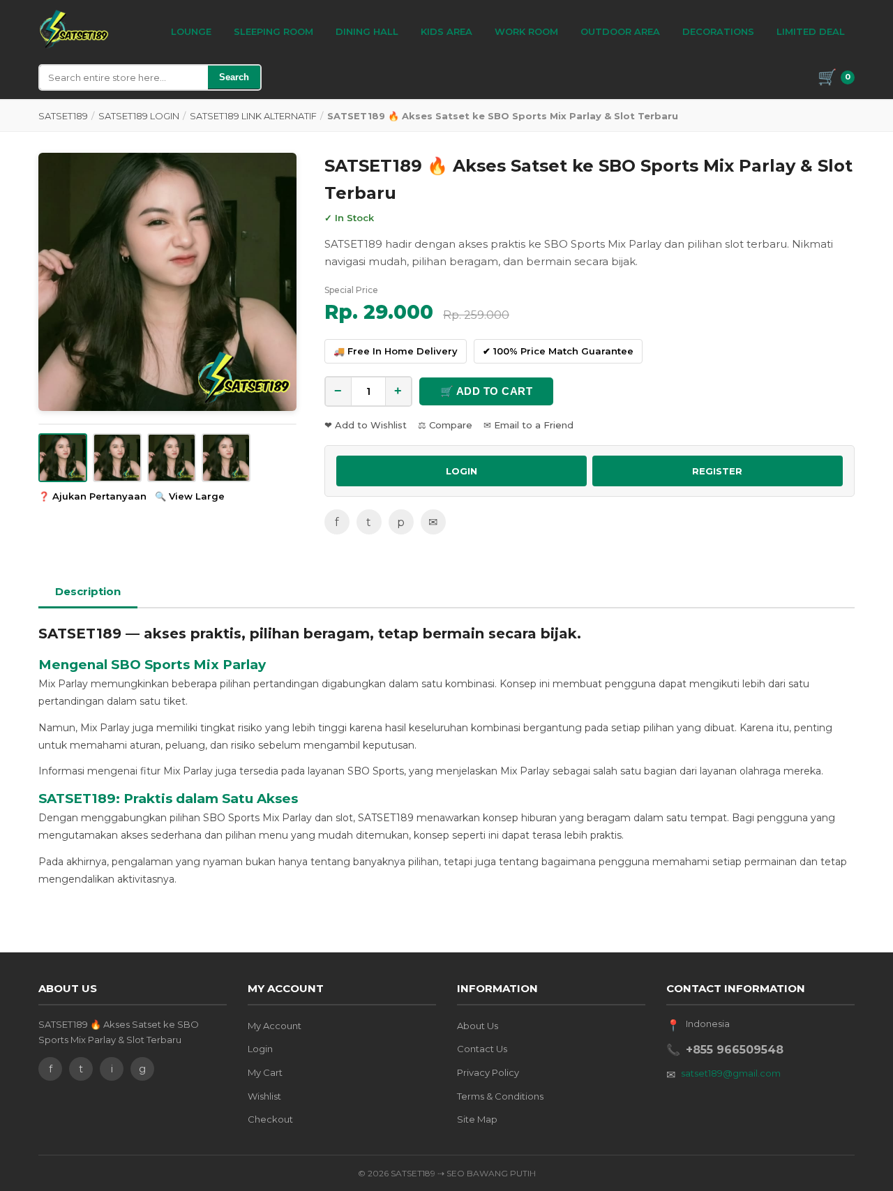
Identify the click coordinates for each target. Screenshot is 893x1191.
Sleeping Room (273, 31)
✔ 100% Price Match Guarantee (558, 351)
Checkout (270, 1119)
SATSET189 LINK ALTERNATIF (253, 115)
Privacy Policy (488, 1072)
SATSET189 (63, 115)
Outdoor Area (620, 31)
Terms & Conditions (500, 1096)
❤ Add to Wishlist (365, 424)
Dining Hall (367, 31)
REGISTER (717, 471)
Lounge (191, 31)
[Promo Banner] (167, 282)
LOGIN (461, 471)
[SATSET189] (74, 29)
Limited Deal (810, 31)
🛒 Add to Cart (486, 391)
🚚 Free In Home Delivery (395, 351)
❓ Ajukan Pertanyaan (92, 496)
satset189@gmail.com (731, 1073)
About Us (477, 1025)
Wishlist (264, 1096)
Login (260, 1048)
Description (88, 591)
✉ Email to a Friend (528, 424)
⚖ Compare (445, 424)
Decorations (718, 31)
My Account (274, 1025)
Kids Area (446, 31)
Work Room (526, 31)
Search (234, 77)
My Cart (265, 1072)
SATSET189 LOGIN (138, 115)
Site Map (477, 1119)
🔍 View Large (190, 496)
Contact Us (482, 1048)
